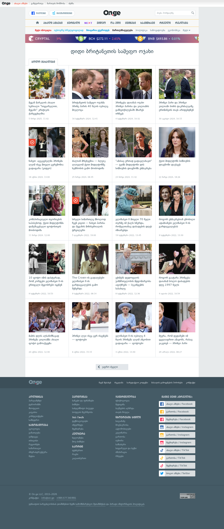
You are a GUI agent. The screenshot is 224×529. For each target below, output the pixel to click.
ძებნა (71, 3)
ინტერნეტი (77, 425)
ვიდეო (101, 23)
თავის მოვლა (122, 412)
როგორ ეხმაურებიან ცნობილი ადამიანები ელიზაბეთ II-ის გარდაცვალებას (177, 211)
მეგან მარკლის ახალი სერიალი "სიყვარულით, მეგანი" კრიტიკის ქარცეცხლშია (47, 94)
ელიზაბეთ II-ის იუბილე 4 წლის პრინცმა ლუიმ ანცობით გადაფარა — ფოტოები (133, 328)
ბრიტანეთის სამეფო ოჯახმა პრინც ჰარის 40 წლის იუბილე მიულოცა (90, 94)
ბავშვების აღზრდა (124, 408)
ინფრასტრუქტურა (38, 452)
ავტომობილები (123, 429)
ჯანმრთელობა (125, 396)
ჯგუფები (40, 13)
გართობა (120, 436)
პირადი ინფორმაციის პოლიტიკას (127, 504)
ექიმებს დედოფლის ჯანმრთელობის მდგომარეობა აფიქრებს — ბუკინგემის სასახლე (133, 269)
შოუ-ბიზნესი (78, 441)
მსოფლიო (34, 408)
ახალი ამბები (20, 3)
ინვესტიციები (64, 13)
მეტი (185, 30)
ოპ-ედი (115, 23)
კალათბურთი (79, 458)
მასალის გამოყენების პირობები (167, 382)
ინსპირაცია (121, 452)
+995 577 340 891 (66, 498)
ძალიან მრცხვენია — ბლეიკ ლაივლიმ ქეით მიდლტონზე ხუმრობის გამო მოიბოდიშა (90, 153)
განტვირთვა (37, 3)
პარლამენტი (35, 400)
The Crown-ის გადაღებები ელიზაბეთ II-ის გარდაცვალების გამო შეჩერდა (90, 269)
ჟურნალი (73, 23)
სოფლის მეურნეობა (82, 412)
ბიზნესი (75, 404)
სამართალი (35, 448)
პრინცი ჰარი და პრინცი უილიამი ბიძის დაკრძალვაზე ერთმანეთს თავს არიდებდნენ (177, 94)
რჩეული (165, 23)
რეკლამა (181, 23)
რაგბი (75, 454)
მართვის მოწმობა (56, 3)
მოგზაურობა (121, 425)
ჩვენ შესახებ (105, 382)
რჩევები (119, 456)
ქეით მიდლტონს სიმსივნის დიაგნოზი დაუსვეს (177, 153)
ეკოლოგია (34, 429)
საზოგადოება (157, 30)
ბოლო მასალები (43, 61)
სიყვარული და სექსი (125, 448)
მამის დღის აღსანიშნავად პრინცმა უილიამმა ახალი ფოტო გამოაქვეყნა (47, 328)
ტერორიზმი (35, 404)
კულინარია (121, 432)
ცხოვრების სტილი (128, 417)
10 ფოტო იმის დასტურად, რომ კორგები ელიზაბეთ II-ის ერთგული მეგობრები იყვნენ (47, 269)
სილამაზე (120, 421)
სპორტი (77, 446)
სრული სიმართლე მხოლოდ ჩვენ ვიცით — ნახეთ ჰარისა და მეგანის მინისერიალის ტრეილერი (90, 211)
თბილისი (33, 440)
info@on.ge (47, 498)
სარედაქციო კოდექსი (137, 382)
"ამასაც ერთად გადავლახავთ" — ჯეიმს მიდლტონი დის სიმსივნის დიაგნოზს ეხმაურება (133, 153)
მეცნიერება (77, 429)
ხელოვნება (77, 437)
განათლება (34, 432)
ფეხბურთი (77, 450)
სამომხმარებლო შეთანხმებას (91, 504)
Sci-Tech (78, 417)
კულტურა (78, 433)
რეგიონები (34, 444)
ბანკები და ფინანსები (83, 400)
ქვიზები (130, 23)
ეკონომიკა (174, 30)
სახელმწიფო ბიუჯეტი (83, 408)
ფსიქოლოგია (122, 400)
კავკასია (33, 412)
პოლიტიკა (141, 30)
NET (88, 23)
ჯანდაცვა (33, 436)
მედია (32, 456)
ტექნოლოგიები (80, 421)
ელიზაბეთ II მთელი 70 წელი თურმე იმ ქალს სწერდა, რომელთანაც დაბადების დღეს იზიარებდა (133, 211)
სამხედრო (34, 420)
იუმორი (119, 440)
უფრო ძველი (109, 366)
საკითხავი (147, 23)
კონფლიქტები (36, 416)
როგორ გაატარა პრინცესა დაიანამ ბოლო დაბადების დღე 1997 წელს (177, 269)
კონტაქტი (190, 382)
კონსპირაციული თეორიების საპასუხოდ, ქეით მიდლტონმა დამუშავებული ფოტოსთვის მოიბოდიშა (47, 211)
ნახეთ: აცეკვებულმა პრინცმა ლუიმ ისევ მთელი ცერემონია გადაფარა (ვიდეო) (47, 153)
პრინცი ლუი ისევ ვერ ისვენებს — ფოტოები (90, 328)
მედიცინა (120, 404)
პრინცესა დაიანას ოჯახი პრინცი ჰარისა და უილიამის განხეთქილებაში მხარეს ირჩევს (133, 94)
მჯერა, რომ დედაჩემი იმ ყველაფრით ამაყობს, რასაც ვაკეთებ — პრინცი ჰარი (177, 328)
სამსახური (120, 444)
